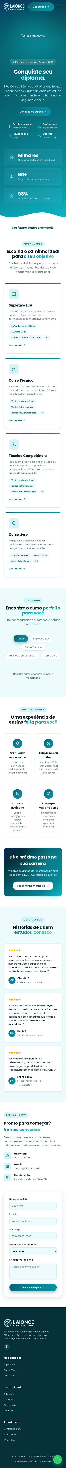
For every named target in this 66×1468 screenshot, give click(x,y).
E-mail (12, 1214)
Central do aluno (13, 1428)
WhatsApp (15, 1229)
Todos (21, 638)
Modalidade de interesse (23, 1244)
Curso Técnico (33, 647)
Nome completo (18, 1199)
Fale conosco (11, 1434)
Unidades (9, 1399)
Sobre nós (9, 1394)
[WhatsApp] (7, 1347)
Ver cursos (39, 6)
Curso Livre (50, 655)
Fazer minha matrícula (31, 885)
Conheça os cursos (31, 111)
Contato (8, 1410)
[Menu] (59, 6)
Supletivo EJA (41, 638)
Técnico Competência (22, 655)
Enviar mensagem (31, 1287)
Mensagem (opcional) (22, 1259)
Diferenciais (10, 1405)
